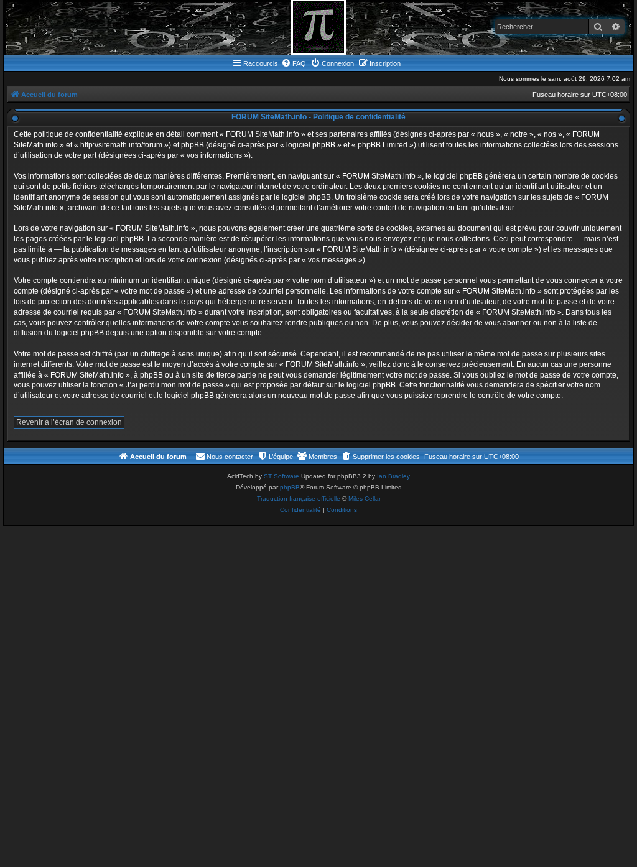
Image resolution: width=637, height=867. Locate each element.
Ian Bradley (393, 476)
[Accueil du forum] (318, 27)
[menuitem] (293, 63)
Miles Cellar (364, 498)
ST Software (281, 476)
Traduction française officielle (298, 498)
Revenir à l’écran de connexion (69, 422)
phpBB (290, 487)
